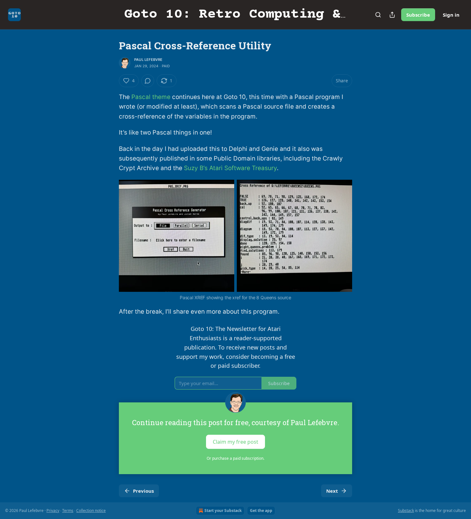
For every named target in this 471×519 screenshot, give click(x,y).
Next (332, 491)
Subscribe (418, 15)
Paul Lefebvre (148, 59)
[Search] (378, 14)
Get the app (261, 510)
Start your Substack (223, 510)
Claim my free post (235, 441)
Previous (143, 491)
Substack (406, 510)
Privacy (52, 510)
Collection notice (91, 510)
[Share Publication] (392, 14)
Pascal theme (150, 97)
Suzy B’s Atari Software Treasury (230, 168)
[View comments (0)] (147, 80)
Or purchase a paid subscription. (235, 458)
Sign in (451, 15)
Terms (67, 510)
